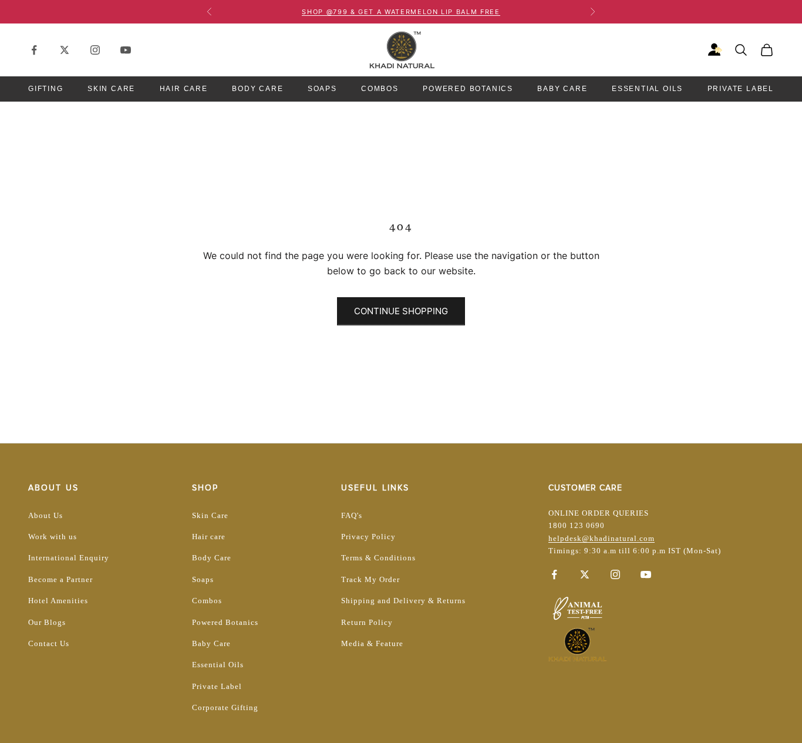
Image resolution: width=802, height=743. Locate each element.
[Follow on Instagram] (95, 50)
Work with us (52, 536)
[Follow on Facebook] (34, 50)
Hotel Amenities (58, 600)
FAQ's (351, 515)
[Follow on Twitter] (64, 50)
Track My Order (370, 579)
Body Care (257, 89)
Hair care (208, 536)
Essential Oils (647, 89)
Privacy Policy (368, 536)
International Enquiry (68, 557)
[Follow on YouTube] (126, 50)
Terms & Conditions (378, 557)
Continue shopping (401, 311)
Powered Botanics (468, 89)
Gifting (45, 89)
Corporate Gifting (225, 707)
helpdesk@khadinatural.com (601, 538)
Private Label (740, 89)
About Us (45, 515)
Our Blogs (47, 622)
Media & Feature (372, 643)
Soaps (322, 89)
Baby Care (562, 89)
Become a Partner (60, 579)
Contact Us (48, 643)
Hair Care (184, 89)
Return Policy (367, 622)
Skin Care (111, 89)
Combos (380, 89)
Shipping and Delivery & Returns (403, 600)
